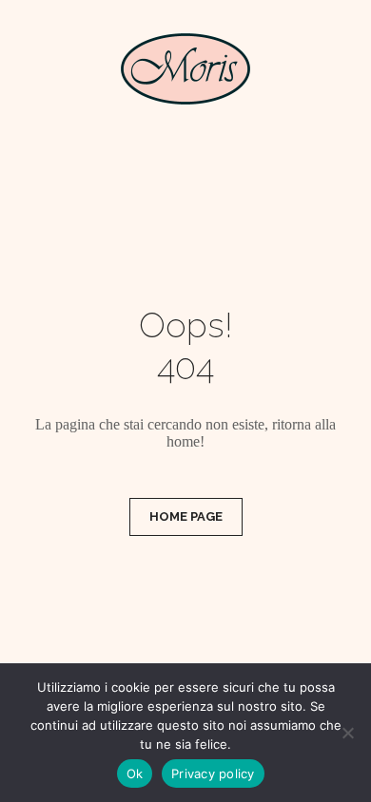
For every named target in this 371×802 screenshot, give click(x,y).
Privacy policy (213, 773)
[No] (347, 732)
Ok (135, 773)
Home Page (186, 516)
